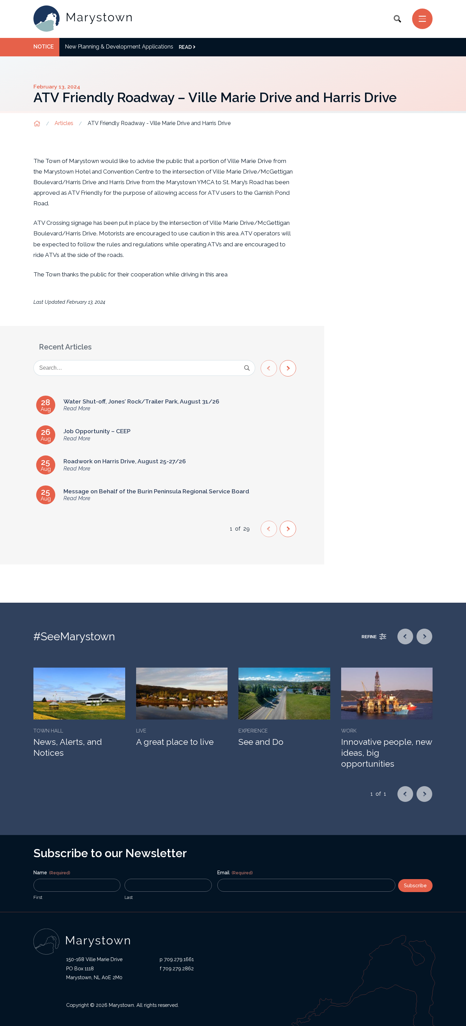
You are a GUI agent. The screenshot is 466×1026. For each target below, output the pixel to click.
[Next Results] (288, 368)
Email (234, 872)
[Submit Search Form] (247, 368)
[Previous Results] (269, 368)
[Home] (82, 18)
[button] (397, 19)
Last (129, 897)
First (37, 897)
